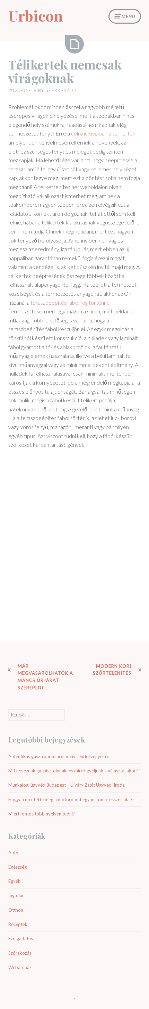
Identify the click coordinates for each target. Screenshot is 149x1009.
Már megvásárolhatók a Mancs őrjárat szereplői (45, 676)
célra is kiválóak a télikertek (103, 133)
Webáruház (20, 967)
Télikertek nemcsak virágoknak (65, 71)
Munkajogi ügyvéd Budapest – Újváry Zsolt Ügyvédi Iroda (66, 785)
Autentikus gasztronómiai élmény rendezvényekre (58, 756)
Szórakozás (20, 953)
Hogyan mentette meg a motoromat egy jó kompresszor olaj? (70, 799)
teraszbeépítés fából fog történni (69, 302)
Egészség (17, 867)
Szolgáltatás (20, 938)
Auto (13, 852)
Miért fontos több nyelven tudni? (41, 814)
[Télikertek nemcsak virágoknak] (74, 44)
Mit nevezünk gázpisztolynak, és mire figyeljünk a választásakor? (73, 770)
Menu (128, 16)
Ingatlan (16, 895)
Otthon (15, 910)
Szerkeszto (60, 90)
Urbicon (35, 15)
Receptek (17, 924)
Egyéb (14, 881)
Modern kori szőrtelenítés (112, 669)
